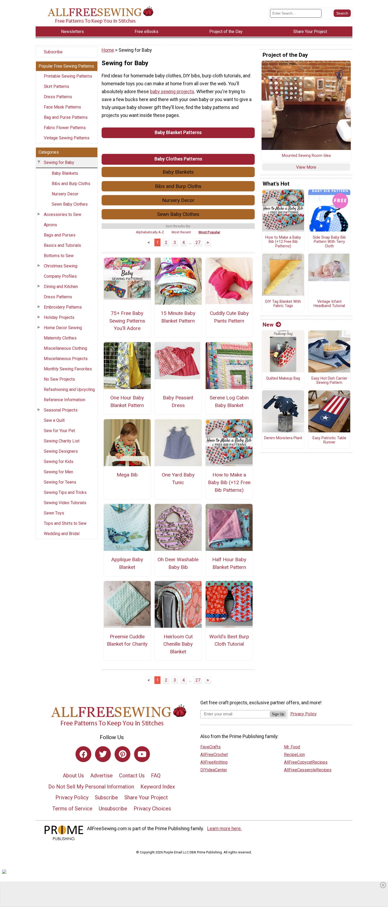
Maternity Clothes (60, 338)
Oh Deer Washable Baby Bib (178, 563)
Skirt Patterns (56, 86)
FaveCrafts (210, 746)
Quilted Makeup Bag (283, 378)
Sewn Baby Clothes (70, 204)
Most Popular (209, 232)
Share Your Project (146, 797)
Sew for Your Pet (59, 430)
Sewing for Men (58, 471)
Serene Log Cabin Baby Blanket (229, 401)
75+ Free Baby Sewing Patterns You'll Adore (127, 321)
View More (306, 167)
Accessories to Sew (62, 214)
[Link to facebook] (83, 754)
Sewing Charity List (61, 440)
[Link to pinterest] (122, 754)
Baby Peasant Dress (178, 401)
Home (108, 50)
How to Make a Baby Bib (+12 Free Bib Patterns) (229, 482)
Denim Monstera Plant (283, 438)
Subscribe (53, 51)
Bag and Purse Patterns (66, 117)
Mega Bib (127, 475)
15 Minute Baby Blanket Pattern (178, 317)
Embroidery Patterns (63, 307)
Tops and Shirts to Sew (65, 523)
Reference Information (64, 399)
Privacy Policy (71, 797)
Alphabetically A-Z (150, 232)
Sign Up (278, 714)
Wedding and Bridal (61, 533)
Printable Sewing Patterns (68, 76)
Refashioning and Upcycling (69, 389)
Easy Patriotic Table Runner (329, 440)
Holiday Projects (59, 317)
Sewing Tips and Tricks (65, 492)
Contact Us (132, 775)
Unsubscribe (113, 808)
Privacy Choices (152, 808)
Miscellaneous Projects (66, 358)
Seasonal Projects (61, 410)
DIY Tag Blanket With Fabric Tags (283, 304)
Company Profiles (60, 276)
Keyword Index (157, 786)
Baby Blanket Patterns (178, 132)
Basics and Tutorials (62, 245)
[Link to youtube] (142, 754)
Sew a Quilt (54, 420)
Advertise (101, 775)
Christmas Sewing (60, 265)
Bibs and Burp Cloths (71, 183)
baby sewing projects (172, 91)
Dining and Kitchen (61, 286)
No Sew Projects (59, 379)
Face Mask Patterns (62, 107)
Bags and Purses (59, 235)
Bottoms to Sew (59, 255)
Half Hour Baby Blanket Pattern (229, 563)
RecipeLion (294, 754)
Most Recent (181, 232)
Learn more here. (224, 828)
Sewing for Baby (59, 162)
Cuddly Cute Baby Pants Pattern (229, 317)
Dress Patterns (58, 96)
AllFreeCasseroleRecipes (308, 769)
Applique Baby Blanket (127, 563)
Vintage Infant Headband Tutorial (329, 304)
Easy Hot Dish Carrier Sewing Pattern (329, 380)
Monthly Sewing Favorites (68, 368)
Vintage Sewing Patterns (66, 137)
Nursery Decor (65, 193)
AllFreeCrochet (214, 754)
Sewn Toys (54, 513)
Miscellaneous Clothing (65, 348)
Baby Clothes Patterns (178, 159)
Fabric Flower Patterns (65, 127)
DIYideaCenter (213, 769)
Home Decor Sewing (63, 327)
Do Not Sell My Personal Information (91, 786)
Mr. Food (292, 746)
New (268, 325)
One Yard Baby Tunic (178, 478)
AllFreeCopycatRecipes (306, 762)
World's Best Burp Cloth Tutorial (229, 640)
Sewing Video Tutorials (65, 502)
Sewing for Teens (60, 482)
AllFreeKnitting (214, 762)
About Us (73, 775)
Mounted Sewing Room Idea (306, 156)
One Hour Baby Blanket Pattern (127, 401)
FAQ (155, 775)
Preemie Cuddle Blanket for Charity (127, 640)
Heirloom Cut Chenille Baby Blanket (178, 644)
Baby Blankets (65, 173)
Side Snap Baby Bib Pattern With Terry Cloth (329, 241)
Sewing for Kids (58, 461)
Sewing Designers (61, 451)
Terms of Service (72, 808)
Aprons (50, 224)
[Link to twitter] (103, 754)
